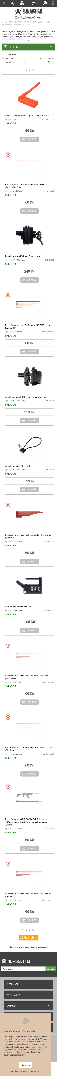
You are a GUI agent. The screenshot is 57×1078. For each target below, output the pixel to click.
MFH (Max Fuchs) (19, 260)
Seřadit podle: (8, 58)
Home (4, 22)
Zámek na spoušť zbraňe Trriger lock (22, 256)
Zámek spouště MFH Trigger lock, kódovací (25, 396)
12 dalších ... (28, 937)
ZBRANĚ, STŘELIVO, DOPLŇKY (22, 22)
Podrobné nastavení (18, 1071)
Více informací (35, 1071)
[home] (28, 15)
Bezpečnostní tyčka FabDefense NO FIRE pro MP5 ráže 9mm (29, 748)
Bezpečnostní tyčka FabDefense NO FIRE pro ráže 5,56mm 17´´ (29, 536)
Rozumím (25, 1065)
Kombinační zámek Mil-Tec (18, 606)
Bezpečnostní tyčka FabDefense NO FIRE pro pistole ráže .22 (26, 677)
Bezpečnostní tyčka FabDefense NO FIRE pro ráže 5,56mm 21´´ (29, 895)
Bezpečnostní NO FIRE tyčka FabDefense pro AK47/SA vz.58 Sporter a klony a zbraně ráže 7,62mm (26, 822)
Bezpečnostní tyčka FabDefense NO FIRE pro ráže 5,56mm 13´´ (29, 326)
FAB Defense (17, 191)
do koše (32, 138)
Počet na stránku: (47, 58)
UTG (14, 119)
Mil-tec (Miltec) (18, 610)
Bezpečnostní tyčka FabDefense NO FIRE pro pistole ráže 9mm (26, 186)
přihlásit (51, 969)
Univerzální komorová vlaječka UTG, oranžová (27, 115)
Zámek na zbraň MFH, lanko (18, 465)
